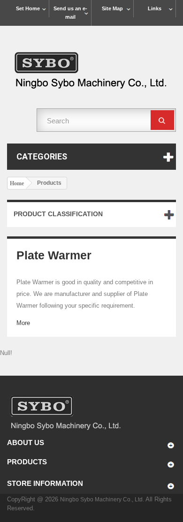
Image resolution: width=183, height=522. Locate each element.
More (23, 322)
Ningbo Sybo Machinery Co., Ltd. (102, 499)
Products (27, 462)
